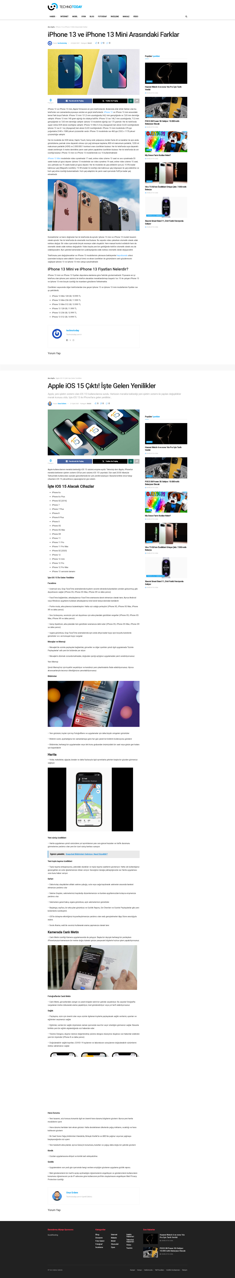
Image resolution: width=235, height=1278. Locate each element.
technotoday (62, 43)
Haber (52, 16)
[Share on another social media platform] (137, 101)
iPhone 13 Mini (54, 158)
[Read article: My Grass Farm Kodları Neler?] (166, 141)
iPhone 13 (108, 112)
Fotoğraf (102, 16)
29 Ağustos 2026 (152, 193)
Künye (139, 1270)
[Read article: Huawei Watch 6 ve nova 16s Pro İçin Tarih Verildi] (166, 73)
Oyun (83, 16)
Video (135, 16)
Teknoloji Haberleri (155, 215)
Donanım (99, 1238)
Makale (126, 16)
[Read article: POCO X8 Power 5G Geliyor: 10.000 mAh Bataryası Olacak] (166, 107)
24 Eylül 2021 (75, 43)
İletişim (184, 1270)
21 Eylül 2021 (74, 403)
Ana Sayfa (51, 27)
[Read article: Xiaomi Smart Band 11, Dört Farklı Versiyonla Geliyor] (166, 207)
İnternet (64, 16)
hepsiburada (122, 255)
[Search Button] (186, 16)
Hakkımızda (148, 1270)
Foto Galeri (99, 1241)
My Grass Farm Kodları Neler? (158, 155)
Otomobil (114, 1244)
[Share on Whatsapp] (131, 101)
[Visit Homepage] (65, 6)
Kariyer (132, 1270)
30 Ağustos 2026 (152, 93)
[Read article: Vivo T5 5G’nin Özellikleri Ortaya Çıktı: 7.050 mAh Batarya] (166, 173)
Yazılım (129, 1248)
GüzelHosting (53, 1235)
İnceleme (115, 16)
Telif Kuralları (159, 1270)
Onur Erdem (62, 403)
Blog (92, 16)
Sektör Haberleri (130, 1236)
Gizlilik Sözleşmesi (173, 1270)
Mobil (74, 16)
